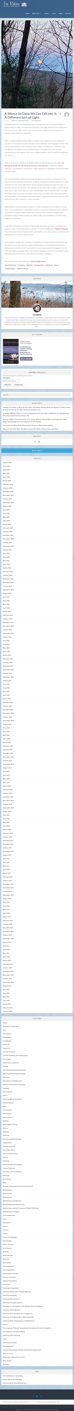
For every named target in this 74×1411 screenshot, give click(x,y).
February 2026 (8, 484)
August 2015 (7, 942)
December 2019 (8, 753)
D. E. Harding (21, 265)
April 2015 (6, 957)
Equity (5, 1095)
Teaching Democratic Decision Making (17, 1292)
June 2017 (6, 862)
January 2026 (7, 488)
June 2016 (6, 906)
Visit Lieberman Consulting (13, 1376)
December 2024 (8, 535)
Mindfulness (7, 1190)
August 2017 (7, 855)
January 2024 (7, 575)
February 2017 (8, 877)
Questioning (7, 1248)
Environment (7, 1092)
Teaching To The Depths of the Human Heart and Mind (22, 1306)
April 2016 (6, 913)
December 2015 (8, 928)
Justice (5, 1157)
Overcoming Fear (9, 1215)
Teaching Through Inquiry (12, 1302)
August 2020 (7, 724)
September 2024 (8, 546)
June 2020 (6, 731)
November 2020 (8, 713)
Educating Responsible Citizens (14, 1074)
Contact (68, 13)
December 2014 (8, 971)
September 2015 (8, 939)
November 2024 (8, 539)
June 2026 (6, 470)
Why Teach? (7, 1361)
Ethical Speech (8, 1103)
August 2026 (7, 462)
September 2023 (8, 590)
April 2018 (6, 826)
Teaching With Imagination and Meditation (18, 1321)
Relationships (8, 1255)
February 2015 (8, 964)
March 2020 (7, 742)
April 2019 (6, 782)
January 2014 (7, 1011)
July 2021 (6, 684)
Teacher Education (9, 1277)
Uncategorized (8, 1346)
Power (5, 1233)
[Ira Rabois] (15, 4)
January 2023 (7, 619)
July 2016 (6, 902)
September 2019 (8, 764)
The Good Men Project (38, 261)
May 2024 (6, 561)
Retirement (7, 1263)
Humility (6, 1135)
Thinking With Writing (11, 1335)
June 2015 (6, 949)
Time (4, 1339)
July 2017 (6, 859)
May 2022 (6, 648)
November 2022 (8, 626)
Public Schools (8, 1244)
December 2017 (8, 840)
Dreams (5, 1066)
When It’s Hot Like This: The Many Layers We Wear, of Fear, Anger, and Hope (30, 429)
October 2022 (7, 630)
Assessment (7, 1034)
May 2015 (6, 953)
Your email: (6, 378)
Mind (5, 1183)
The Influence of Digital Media (14, 1332)
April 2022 (6, 651)
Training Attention (10, 1342)
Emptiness (29, 265)
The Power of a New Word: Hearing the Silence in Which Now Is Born (28, 425)
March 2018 (7, 829)
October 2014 (7, 979)
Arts (4, 1030)
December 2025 (8, 491)
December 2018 (8, 797)
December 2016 (8, 884)
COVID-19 (6, 1044)
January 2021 (7, 706)
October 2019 (7, 760)
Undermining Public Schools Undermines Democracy (22, 1350)
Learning (6, 1161)
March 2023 (7, 611)
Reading (6, 1252)
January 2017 (7, 880)
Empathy (6, 1088)
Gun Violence (7, 1117)
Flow (4, 1106)
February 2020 (8, 746)
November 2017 (8, 844)
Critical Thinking (9, 1052)
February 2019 (8, 790)
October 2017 (7, 848)
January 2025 (7, 531)
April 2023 (6, 608)
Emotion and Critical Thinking (14, 1084)
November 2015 (8, 931)
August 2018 (7, 811)
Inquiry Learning (9, 1146)
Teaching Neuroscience (11, 1299)
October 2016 (7, 891)
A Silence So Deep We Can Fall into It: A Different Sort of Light (31, 115)
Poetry (5, 1226)
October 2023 (7, 586)
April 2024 (6, 564)
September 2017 (8, 851)
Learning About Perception (12, 1164)
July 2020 (6, 728)
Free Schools (7, 1110)
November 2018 (8, 800)
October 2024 (7, 542)
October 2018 (7, 804)
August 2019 (7, 768)
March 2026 (7, 481)
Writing (6, 1364)
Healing (5, 1121)
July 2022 (6, 640)
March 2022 (7, 655)
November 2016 (8, 888)
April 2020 (6, 739)
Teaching (6, 1284)
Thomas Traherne (61, 229)
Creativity (6, 1048)
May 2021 (6, 691)
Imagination (7, 1143)
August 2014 (7, 986)
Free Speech (7, 1113)
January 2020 (7, 750)
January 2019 (7, 793)
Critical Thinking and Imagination (15, 1055)
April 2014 (6, 1000)
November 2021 (8, 670)
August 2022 (7, 637)
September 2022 (8, 633)
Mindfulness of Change (11, 1212)
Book (46, 13)
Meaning (6, 1175)
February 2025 (8, 528)
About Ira (35, 13)
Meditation (7, 1179)
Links (60, 13)
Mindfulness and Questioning (13, 1204)
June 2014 (6, 993)
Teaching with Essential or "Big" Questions (18, 1317)
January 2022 (7, 662)
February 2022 (8, 659)
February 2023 (8, 615)
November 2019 (8, 757)
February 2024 (8, 571)
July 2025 (6, 510)
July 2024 (6, 553)
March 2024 (7, 568)
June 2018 (6, 819)
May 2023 (6, 604)
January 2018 (7, 837)
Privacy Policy (32, 1402)
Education (6, 1077)
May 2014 (6, 997)
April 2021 (6, 695)
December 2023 (8, 579)
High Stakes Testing (10, 1124)
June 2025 (6, 513)
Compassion (7, 1037)
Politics (5, 1230)
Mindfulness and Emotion (12, 1201)
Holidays (6, 1132)
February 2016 (8, 920)
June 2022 (6, 644)
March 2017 (7, 873)
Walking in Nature (22, 268)
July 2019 (6, 771)
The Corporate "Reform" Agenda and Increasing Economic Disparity (27, 1328)
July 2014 (6, 989)
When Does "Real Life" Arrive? (14, 1357)
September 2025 (8, 502)
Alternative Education (11, 1026)
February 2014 (8, 1008)
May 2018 (6, 822)
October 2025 (7, 499)
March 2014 (7, 1004)
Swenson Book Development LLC (14, 1383)
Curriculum (7, 1059)
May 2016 (6, 909)
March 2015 (7, 960)
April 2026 (6, 477)
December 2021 (8, 666)
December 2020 (8, 710)
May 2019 (6, 779)
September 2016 (8, 895)
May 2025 (6, 517)
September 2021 (8, 677)
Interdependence (39, 265)
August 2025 (7, 506)
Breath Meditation (10, 265)
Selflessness (48, 265)
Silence (56, 265)
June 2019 (6, 775)
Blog (54, 13)
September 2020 (8, 720)
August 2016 (7, 899)
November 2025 (8, 495)
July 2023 (6, 597)
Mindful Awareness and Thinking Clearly (18, 1186)
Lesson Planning (9, 1168)
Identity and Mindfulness (20, 120)
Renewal (6, 1259)
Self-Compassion (9, 1270)
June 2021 (6, 688)
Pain (4, 1219)
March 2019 (7, 786)
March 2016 (7, 917)
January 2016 (7, 924)
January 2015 (7, 968)
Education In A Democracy (12, 1081)
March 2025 (7, 524)
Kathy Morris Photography (12, 1379)
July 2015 (6, 946)
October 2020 (7, 717)
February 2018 (8, 833)
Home (28, 13)
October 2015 (7, 935)
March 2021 (7, 699)
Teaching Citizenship (10, 1288)
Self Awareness (8, 1266)
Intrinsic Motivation (10, 1153)
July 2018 (6, 815)
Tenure (5, 1324)
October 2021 (7, 673)
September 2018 (8, 808)
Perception (7, 1223)
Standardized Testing (10, 1273)
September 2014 (8, 982)
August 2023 (7, 593)
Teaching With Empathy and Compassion (17, 1313)
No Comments (36, 120)
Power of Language (10, 1237)
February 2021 (8, 702)
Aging (5, 1023)
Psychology (7, 1241)
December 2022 (8, 622)
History (5, 1128)
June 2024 (6, 557)
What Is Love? (8, 1353)
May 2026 (6, 473)
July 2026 (6, 466)
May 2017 (6, 866)
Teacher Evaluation (10, 1281)
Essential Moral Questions (12, 1099)
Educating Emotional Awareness (14, 1070)
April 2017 (6, 869)
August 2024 (7, 550)
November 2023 (8, 582)
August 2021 (7, 680)
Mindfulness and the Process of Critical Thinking (21, 1208)
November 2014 (8, 975)
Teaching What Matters (11, 1310)
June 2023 (6, 601)
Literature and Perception (12, 1172)
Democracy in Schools (11, 1063)
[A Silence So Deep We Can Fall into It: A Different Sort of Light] (37, 64)
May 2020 (6, 735)
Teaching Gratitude (10, 1295)
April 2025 (6, 521)
